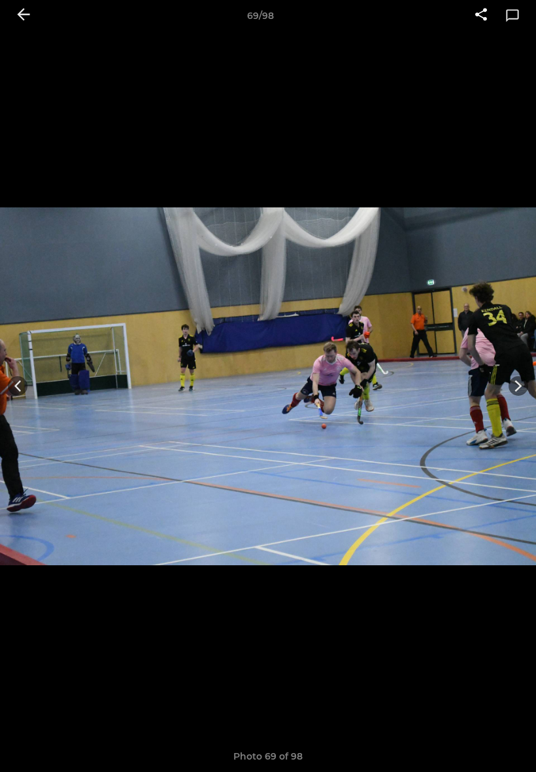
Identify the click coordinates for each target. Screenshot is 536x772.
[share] (481, 16)
